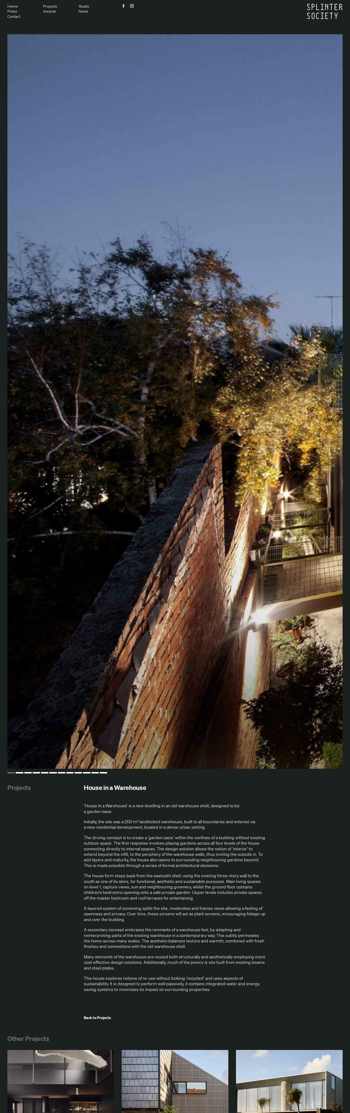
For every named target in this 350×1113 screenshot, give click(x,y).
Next (327, 401)
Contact (13, 16)
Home (12, 6)
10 (86, 772)
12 (103, 772)
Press (12, 11)
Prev (22, 401)
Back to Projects (97, 1017)
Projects (50, 6)
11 (95, 772)
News (83, 11)
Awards (49, 11)
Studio (84, 6)
